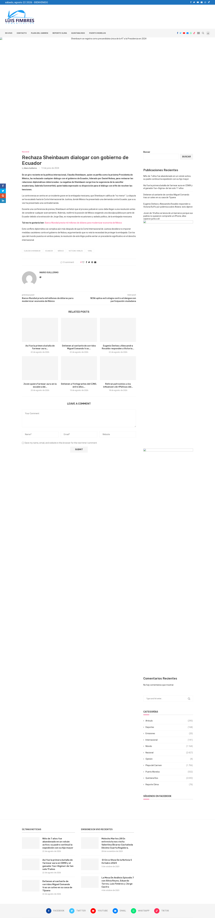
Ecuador (49, 251)
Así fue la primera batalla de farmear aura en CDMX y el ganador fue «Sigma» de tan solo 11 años (57, 864)
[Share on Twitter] (89, 262)
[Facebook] (190, 2)
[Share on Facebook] (86, 262)
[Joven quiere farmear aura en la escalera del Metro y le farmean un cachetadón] (40, 368)
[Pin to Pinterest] (92, 262)
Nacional (169, 752)
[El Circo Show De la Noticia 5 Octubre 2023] (90, 864)
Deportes (169, 727)
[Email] (202, 2)
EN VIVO (8, 33)
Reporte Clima (60, 33)
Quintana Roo (78, 33)
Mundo (169, 746)
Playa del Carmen (39, 33)
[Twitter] (194, 2)
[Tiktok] (209, 2)
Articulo (169, 721)
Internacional (169, 740)
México (61, 251)
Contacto (22, 33)
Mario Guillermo (30, 168)
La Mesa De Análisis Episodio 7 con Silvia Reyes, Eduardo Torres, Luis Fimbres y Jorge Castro (118, 882)
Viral (90, 251)
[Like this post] (83, 262)
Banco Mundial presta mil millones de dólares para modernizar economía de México (83, 223)
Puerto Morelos (97, 33)
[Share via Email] (95, 262)
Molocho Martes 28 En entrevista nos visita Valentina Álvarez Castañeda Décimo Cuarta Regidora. (117, 843)
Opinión (169, 759)
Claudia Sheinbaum (32, 251)
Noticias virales (76, 251)
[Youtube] (198, 2)
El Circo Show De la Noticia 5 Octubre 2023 (117, 861)
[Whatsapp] (205, 2)
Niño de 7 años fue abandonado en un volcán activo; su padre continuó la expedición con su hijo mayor (57, 843)
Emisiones (169, 733)
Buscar (146, 152)
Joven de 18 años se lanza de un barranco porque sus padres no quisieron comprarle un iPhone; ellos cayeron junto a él (168, 216)
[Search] (203, 33)
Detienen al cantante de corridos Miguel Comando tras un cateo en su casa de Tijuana (57, 886)
